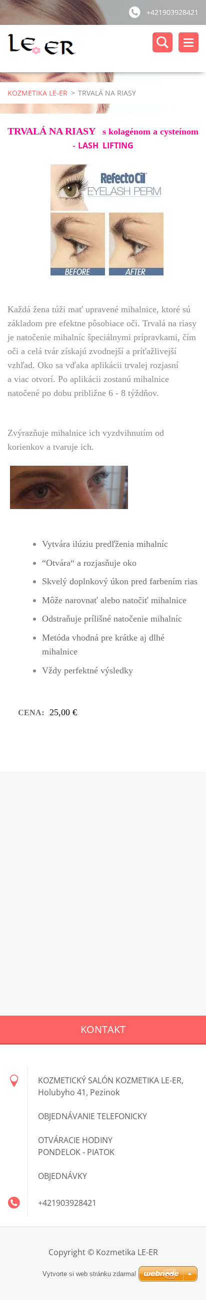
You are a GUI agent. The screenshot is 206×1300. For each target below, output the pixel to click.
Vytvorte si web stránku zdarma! (89, 1274)
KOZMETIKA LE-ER (38, 93)
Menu (188, 42)
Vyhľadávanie (162, 42)
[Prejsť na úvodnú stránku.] (107, 48)
